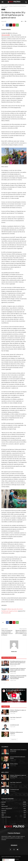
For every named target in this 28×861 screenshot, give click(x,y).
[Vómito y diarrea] (5, 766)
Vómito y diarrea (14, 763)
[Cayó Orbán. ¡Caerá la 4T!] (5, 719)
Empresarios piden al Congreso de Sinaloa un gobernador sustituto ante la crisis (18, 670)
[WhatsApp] (17, 25)
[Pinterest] (14, 25)
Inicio (2, 6)
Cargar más (13, 739)
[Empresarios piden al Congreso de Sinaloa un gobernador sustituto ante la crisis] (5, 670)
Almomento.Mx (7, 613)
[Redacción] (14, 644)
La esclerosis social (14, 724)
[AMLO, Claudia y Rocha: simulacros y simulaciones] (5, 751)
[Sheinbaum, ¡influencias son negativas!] (5, 734)
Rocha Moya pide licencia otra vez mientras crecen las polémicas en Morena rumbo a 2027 (17, 663)
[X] (10, 25)
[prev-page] (2, 683)
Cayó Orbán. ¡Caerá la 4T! (15, 717)
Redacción (14, 651)
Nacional (6, 6)
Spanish (6, 859)
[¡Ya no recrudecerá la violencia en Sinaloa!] (5, 758)
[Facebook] (7, 25)
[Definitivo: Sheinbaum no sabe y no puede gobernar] (5, 712)
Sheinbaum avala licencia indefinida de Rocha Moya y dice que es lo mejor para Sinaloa (18, 677)
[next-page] (5, 683)
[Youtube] (17, 849)
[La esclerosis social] (5, 727)
